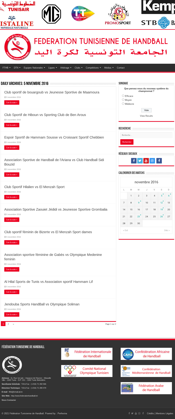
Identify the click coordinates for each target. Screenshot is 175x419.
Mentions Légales (164, 413)
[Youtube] (146, 160)
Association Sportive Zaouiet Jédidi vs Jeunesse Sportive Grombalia (55, 209)
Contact (121, 67)
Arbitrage (64, 67)
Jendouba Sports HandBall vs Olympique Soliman (41, 304)
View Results (146, 116)
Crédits (151, 413)
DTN (16, 67)
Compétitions (92, 67)
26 (161, 216)
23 (138, 216)
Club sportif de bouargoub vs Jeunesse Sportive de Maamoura (51, 92)
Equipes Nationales (33, 67)
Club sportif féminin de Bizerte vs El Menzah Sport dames (48, 232)
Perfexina (62, 413)
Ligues (51, 67)
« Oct (125, 230)
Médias (107, 67)
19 (161, 209)
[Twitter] (140, 160)
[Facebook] (134, 160)
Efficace (129, 96)
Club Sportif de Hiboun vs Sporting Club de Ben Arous (45, 115)
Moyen (128, 100)
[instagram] (152, 160)
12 (161, 202)
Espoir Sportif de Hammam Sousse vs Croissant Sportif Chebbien (54, 137)
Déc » (167, 230)
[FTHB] (87, 46)
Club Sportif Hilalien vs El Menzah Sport (34, 187)
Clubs (77, 67)
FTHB (5, 67)
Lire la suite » (11, 102)
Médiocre (129, 104)
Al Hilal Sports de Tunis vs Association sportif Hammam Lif (48, 282)
